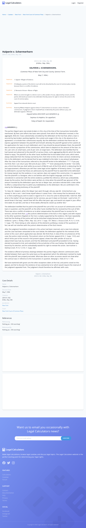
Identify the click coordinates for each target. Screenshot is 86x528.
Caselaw (10, 14)
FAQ (3, 495)
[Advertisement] (43, 32)
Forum (4, 480)
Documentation (8, 493)
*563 (6, 127)
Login (74, 3)
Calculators (6, 475)
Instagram (6, 514)
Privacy (5, 498)
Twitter (5, 516)
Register (80, 3)
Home (4, 14)
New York (18, 14)
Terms (4, 500)
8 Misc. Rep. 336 (16, 54)
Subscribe (66, 438)
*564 (26, 214)
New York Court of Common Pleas (33, 14)
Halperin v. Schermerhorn (17, 51)
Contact (5, 490)
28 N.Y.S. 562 (6, 54)
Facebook (5, 511)
